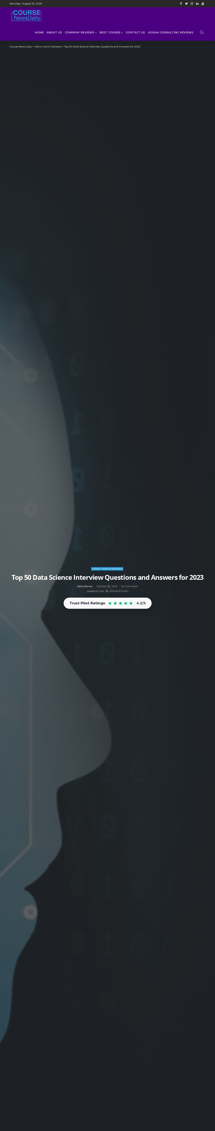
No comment (129, 586)
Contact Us (135, 32)
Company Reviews (79, 32)
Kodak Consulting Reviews (170, 32)
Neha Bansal (84, 586)
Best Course (110, 32)
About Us (54, 32)
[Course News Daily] (26, 15)
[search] (202, 32)
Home (39, 32)
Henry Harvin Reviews (107, 568)
